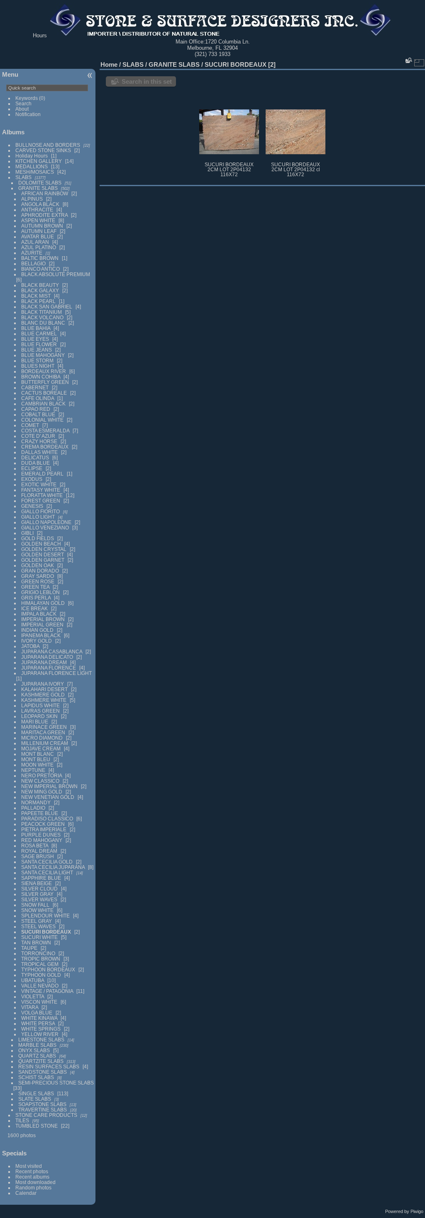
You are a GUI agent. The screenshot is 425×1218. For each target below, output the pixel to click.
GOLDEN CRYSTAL (43, 549)
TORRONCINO (38, 953)
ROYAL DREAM (39, 851)
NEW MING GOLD (41, 791)
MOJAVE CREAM (41, 748)
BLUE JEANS (36, 349)
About (22, 109)
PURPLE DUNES (41, 834)
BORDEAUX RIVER (43, 371)
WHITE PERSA (38, 1023)
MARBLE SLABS (37, 1045)
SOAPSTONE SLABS (42, 1104)
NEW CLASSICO (40, 781)
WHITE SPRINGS (41, 1028)
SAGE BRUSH (37, 856)
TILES (22, 1120)
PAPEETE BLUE (39, 813)
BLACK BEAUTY (40, 285)
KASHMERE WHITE (43, 700)
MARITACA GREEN (43, 732)
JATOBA (30, 646)
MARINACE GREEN (44, 727)
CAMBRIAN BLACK (43, 403)
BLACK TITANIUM (41, 312)
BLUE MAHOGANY (43, 355)
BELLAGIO (33, 263)
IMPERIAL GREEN (42, 624)
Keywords (26, 98)
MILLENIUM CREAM (44, 743)
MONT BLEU (35, 759)
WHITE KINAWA (39, 1018)
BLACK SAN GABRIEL (46, 306)
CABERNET (35, 387)
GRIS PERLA (36, 597)
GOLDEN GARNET (42, 560)
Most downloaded (35, 1182)
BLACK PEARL (38, 301)
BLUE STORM (37, 360)
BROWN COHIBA (40, 376)
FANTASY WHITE (40, 490)
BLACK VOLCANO (42, 317)
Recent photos (31, 1171)
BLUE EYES (35, 339)
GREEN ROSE (37, 581)
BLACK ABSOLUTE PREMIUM (55, 274)
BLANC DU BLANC (43, 322)
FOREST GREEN (40, 500)
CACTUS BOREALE (44, 392)
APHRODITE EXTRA (44, 215)
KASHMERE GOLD (43, 694)
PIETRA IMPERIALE (43, 829)
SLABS (23, 177)
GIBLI (27, 533)
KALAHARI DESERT (44, 689)
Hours (40, 35)
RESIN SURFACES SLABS (48, 1066)
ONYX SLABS (34, 1050)
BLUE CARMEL (39, 333)
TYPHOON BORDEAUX (48, 969)
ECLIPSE (31, 468)
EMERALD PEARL (42, 473)
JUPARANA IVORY (42, 684)
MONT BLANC (37, 754)
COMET (30, 425)
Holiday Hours (31, 155)
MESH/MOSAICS (34, 172)
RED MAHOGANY (41, 840)
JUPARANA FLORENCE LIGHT (56, 673)
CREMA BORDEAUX (44, 446)
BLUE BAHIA (35, 328)
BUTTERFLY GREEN (45, 382)
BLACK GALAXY (40, 290)
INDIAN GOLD (37, 630)
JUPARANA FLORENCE (48, 667)
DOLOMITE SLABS (39, 182)
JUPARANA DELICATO (47, 657)
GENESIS (32, 506)
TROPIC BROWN (40, 958)
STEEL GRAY (36, 921)
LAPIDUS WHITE (40, 705)
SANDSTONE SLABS (42, 1072)
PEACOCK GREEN (43, 824)
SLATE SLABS (34, 1099)
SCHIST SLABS (36, 1077)
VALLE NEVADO (40, 985)
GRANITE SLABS (38, 188)
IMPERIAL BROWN (43, 619)
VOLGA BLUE (36, 1012)
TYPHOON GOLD (41, 975)
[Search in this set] (408, 60)
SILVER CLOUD (39, 888)
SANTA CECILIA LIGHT (47, 872)
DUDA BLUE (35, 463)
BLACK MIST (36, 295)
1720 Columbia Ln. (227, 42)
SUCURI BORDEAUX (46, 931)
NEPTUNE (33, 770)
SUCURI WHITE (39, 937)
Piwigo (416, 1211)
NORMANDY (36, 802)
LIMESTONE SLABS (41, 1039)
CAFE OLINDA (37, 398)
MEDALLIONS (31, 166)
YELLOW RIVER (40, 1034)
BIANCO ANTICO (40, 269)
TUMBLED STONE (36, 1125)
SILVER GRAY (37, 894)
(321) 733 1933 (212, 54)
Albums (13, 132)
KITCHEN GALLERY (38, 161)
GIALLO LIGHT (38, 516)
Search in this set (147, 81)
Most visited (28, 1166)
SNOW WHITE (37, 910)
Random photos (33, 1187)
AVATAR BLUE (37, 236)
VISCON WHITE (39, 1001)
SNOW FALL (35, 904)
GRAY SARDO (37, 576)
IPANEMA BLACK (41, 635)
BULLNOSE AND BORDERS (47, 145)
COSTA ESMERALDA (45, 430)
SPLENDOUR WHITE (45, 915)
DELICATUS (35, 457)
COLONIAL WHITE (42, 419)
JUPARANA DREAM (44, 662)
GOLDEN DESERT (42, 554)
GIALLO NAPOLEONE (46, 522)
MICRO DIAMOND (42, 737)
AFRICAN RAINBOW (44, 193)
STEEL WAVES (38, 926)
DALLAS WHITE (39, 452)
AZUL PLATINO (38, 247)
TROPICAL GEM (40, 964)
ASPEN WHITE (38, 220)
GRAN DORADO (40, 570)
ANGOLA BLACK (40, 204)
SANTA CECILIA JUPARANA (53, 867)
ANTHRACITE (37, 209)
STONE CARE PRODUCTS (46, 1115)
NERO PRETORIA (41, 775)
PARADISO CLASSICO (47, 818)
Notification (28, 114)
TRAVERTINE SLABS (42, 1109)
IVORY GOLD (36, 640)
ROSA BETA (34, 845)
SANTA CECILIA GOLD (47, 861)
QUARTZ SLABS (37, 1055)
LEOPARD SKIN (39, 716)
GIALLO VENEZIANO (45, 527)
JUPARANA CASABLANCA (51, 651)
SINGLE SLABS (36, 1093)
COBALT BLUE (38, 414)
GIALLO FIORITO (40, 511)
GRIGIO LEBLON (40, 592)
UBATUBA (32, 980)
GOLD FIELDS (37, 538)
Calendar (26, 1193)
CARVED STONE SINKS (43, 150)
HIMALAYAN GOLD (43, 603)
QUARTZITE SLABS (41, 1061)
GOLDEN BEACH (41, 543)
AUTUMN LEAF (38, 231)
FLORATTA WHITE (42, 495)
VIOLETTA (32, 996)
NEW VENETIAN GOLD (47, 797)
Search (23, 103)
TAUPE (29, 948)
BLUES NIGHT (37, 366)
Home (108, 64)
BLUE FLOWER (39, 344)
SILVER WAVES (39, 899)
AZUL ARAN (35, 242)
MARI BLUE (34, 721)
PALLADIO (33, 807)
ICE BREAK (34, 608)
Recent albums (32, 1176)
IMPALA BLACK (38, 613)
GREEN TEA (35, 587)
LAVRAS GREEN (40, 710)
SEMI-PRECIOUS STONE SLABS (56, 1082)
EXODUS (31, 479)
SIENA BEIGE (36, 883)
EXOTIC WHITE (38, 484)
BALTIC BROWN (40, 258)
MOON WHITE (37, 764)
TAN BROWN (36, 942)
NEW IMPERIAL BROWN (49, 786)
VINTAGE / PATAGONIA (47, 991)
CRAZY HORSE (39, 441)
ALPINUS (32, 198)
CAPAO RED (35, 409)
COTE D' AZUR (38, 436)
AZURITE (31, 252)
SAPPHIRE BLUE (41, 878)
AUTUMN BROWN (42, 225)
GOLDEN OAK (37, 565)
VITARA (29, 1007)
